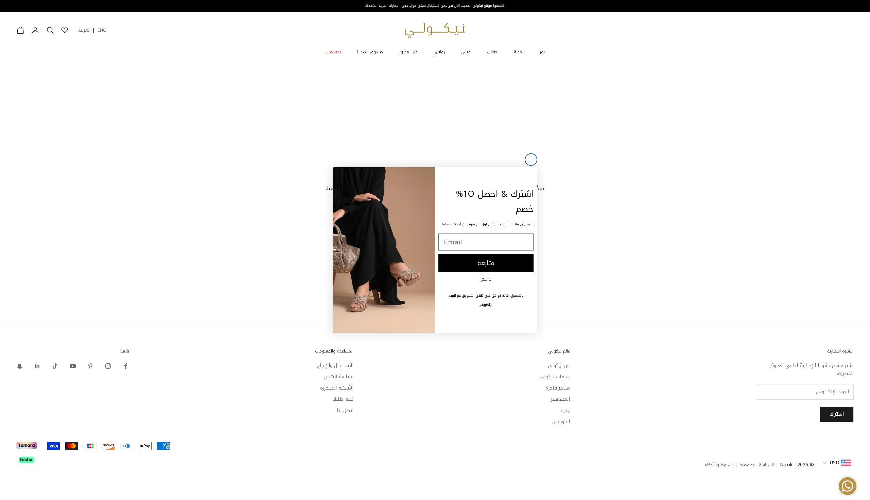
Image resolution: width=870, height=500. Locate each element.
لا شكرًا (486, 279)
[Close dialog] (531, 160)
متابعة (485, 263)
